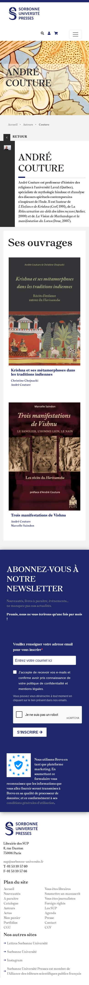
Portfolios (10, 922)
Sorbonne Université (22, 951)
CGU (7, 927)
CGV (48, 927)
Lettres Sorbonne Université (27, 943)
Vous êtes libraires (58, 888)
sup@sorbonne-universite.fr (23, 861)
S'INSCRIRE (28, 732)
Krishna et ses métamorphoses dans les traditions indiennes (43, 372)
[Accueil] (26, 12)
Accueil (13, 124)
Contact (50, 922)
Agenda (50, 912)
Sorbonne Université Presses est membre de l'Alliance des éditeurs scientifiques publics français (44, 971)
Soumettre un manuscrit (62, 893)
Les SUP (51, 908)
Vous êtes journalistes (60, 898)
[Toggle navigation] (75, 34)
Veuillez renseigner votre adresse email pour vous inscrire (43, 647)
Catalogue (11, 903)
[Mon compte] (49, 33)
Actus (8, 912)
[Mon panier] (56, 33)
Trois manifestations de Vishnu (38, 515)
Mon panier (12, 917)
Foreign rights (55, 903)
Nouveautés (12, 893)
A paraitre (11, 898)
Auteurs (28, 124)
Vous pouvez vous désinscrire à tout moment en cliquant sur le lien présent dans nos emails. (42, 698)
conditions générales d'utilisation (30, 802)
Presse (49, 917)
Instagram (15, 960)
